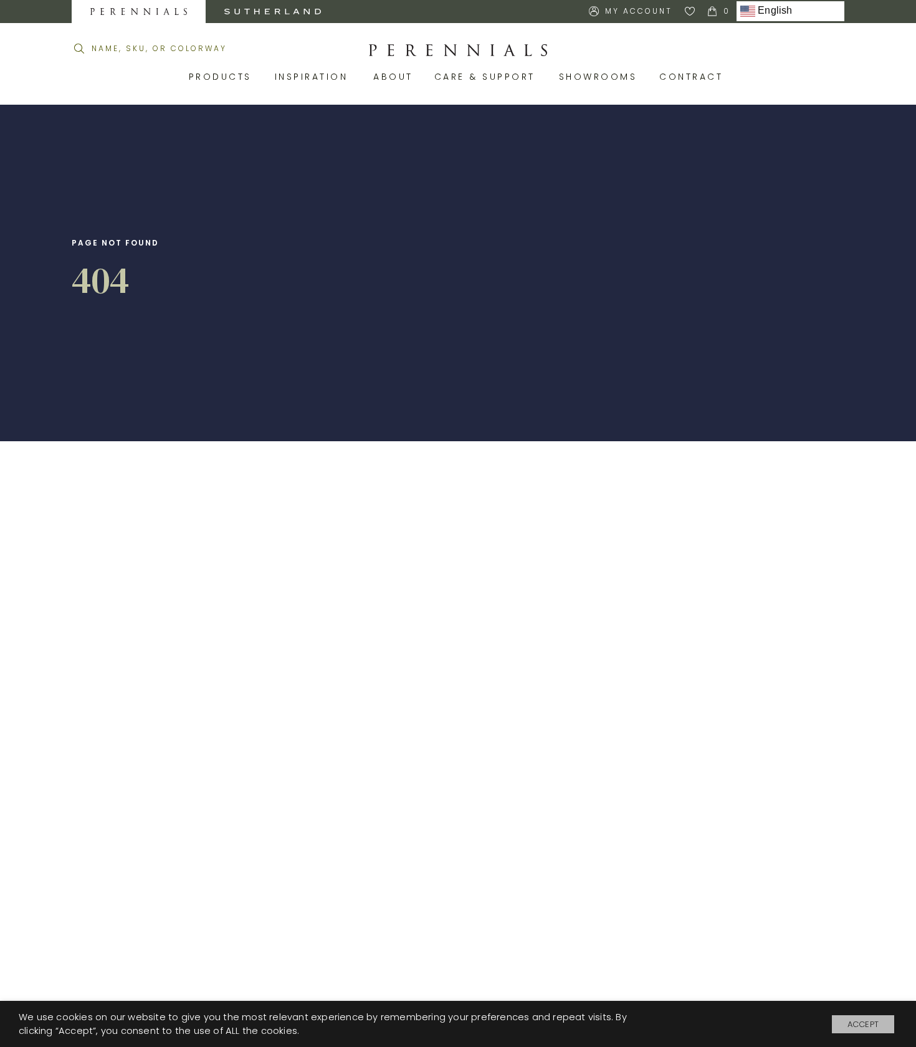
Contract (693, 76)
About (394, 76)
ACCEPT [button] (863, 1024)
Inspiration (315, 76)
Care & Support (487, 76)
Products (222, 76)
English (774, 11)
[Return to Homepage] (458, 50)
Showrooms (600, 76)
